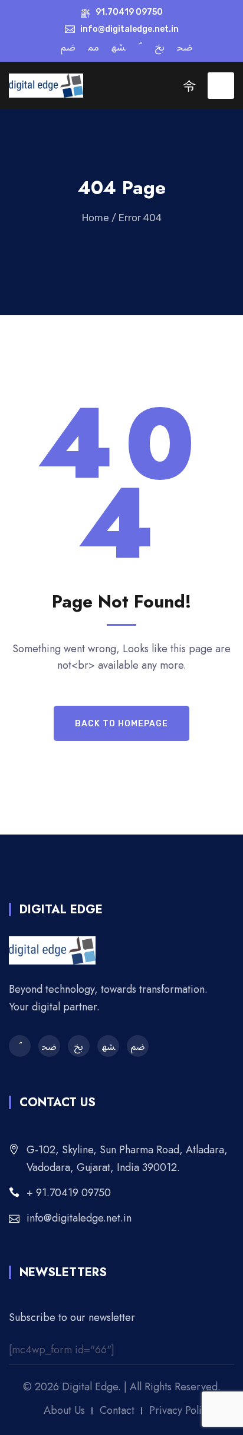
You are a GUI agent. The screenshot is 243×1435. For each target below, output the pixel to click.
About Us (64, 1410)
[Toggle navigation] (221, 85)
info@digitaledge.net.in (79, 1218)
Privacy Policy (180, 1410)
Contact (117, 1410)
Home (95, 217)
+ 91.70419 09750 (69, 1192)
